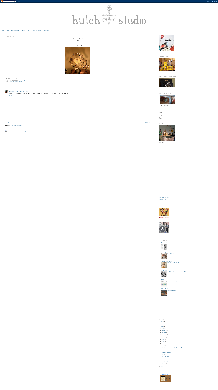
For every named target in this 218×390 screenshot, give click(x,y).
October (164, 332)
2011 (162, 324)
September (164, 335)
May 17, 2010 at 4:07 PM (22, 91)
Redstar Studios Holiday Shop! (173, 281)
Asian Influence (165, 356)
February (164, 364)
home (3, 30)
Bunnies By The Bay (163, 199)
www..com (165, 374)
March (163, 346)
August (163, 337)
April (163, 343)
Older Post (147, 122)
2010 (162, 326)
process (162, 279)
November (164, 330)
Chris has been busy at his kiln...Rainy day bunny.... (173, 347)
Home (77, 122)
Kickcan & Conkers (165, 242)
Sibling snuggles (170, 253)
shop (8, 30)
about (23, 30)
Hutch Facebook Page (164, 197)
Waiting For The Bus (171, 290)
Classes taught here (16, 81)
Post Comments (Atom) (16, 125)
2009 (162, 366)
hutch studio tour (15, 30)
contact (28, 30)
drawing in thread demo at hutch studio (171, 350)
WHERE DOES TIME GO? (173, 262)
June (163, 339)
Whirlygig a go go (166, 361)
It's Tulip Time (165, 354)
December (164, 328)
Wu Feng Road (164, 289)
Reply (10, 95)
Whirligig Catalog (37, 30)
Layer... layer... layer (166, 352)
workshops (46, 30)
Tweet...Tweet (165, 359)
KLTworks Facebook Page (165, 201)
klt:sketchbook (164, 270)
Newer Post (7, 122)
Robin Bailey (12, 91)
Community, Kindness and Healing (174, 244)
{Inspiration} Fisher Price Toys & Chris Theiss (176, 271)
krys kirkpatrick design (166, 261)
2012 (162, 321)
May (163, 341)
